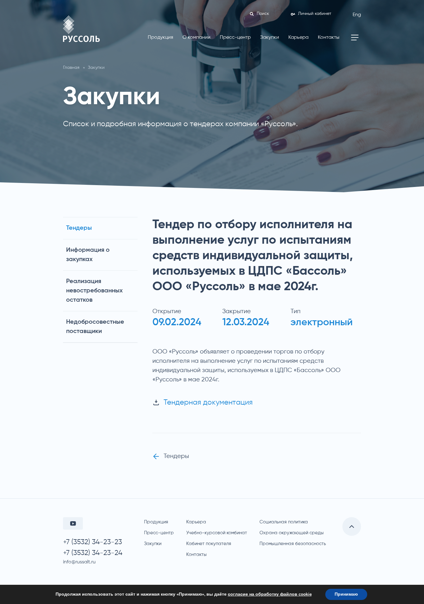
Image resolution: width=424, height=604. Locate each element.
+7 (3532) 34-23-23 (92, 542)
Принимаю (346, 594)
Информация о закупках (88, 255)
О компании (196, 37)
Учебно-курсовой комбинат (216, 533)
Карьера (298, 37)
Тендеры (79, 228)
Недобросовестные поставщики (95, 327)
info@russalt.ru (79, 562)
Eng (357, 14)
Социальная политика (283, 522)
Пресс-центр (235, 37)
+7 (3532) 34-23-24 (92, 553)
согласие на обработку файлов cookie (270, 594)
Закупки (269, 37)
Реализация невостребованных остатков (94, 290)
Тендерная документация (208, 402)
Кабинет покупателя (208, 543)
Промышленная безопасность (292, 543)
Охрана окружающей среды (291, 533)
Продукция (160, 37)
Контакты (328, 37)
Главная (71, 67)
